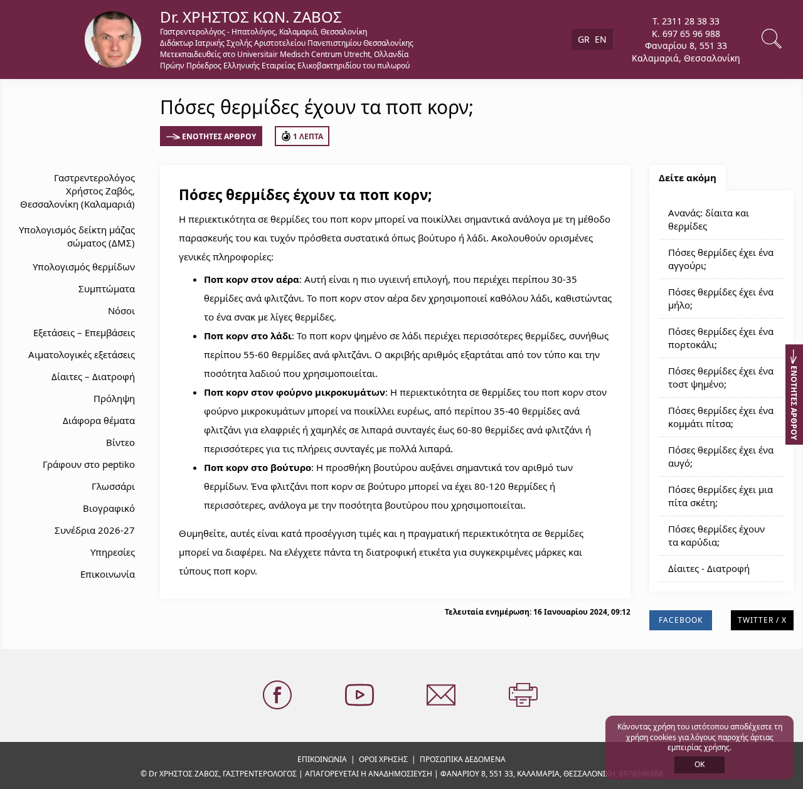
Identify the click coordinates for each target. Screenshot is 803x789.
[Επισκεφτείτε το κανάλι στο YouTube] (360, 695)
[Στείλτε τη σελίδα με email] (442, 695)
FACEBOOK (681, 620)
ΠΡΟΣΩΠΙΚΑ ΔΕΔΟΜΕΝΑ (463, 759)
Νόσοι (121, 310)
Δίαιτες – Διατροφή (93, 376)
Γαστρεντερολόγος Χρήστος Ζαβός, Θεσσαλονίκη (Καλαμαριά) (77, 190)
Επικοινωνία (107, 574)
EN (601, 39)
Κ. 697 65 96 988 (686, 33)
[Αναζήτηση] (773, 39)
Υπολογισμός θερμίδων (84, 266)
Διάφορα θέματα (99, 420)
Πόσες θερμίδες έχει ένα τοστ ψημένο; (721, 377)
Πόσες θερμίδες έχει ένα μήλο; (721, 298)
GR (584, 39)
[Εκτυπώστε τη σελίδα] (524, 695)
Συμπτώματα (106, 288)
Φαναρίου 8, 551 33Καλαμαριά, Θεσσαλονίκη (686, 52)
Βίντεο (120, 442)
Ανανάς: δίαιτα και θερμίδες (708, 219)
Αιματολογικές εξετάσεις (81, 354)
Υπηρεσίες (112, 552)
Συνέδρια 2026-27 (95, 530)
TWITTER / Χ (762, 620)
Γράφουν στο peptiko (89, 464)
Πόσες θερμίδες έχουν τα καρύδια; (716, 535)
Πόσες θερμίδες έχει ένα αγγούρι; (721, 259)
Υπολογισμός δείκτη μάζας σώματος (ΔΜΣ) (77, 236)
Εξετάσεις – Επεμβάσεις (84, 332)
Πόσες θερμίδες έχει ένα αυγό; (721, 456)
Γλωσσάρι (113, 486)
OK (699, 764)
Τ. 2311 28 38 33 (686, 21)
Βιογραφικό (109, 508)
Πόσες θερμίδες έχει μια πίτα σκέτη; (720, 496)
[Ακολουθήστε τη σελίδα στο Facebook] (278, 695)
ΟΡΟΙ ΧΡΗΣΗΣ (383, 759)
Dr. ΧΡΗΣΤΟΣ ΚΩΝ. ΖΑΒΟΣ (251, 16)
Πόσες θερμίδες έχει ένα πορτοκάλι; (721, 338)
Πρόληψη (114, 398)
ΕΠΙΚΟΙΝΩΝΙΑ (322, 759)
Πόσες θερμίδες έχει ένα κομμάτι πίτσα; (721, 417)
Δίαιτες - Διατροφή (709, 568)
